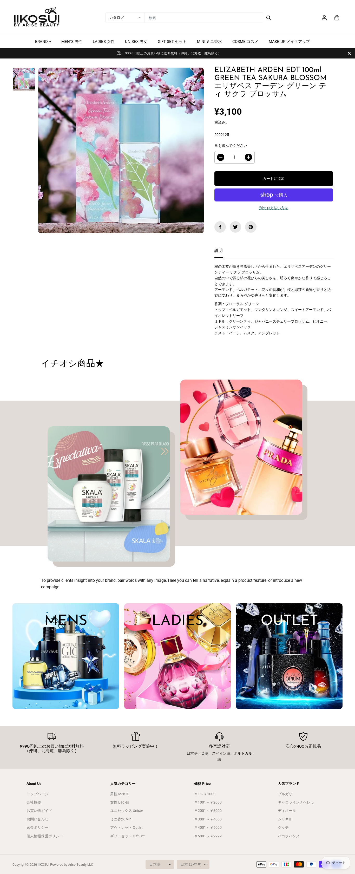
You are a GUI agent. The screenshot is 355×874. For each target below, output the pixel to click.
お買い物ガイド (39, 810)
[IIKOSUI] (37, 17)
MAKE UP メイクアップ (289, 41)
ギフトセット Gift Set (127, 836)
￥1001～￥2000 (208, 802)
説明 (218, 250)
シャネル (285, 819)
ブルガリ (285, 794)
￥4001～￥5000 (208, 827)
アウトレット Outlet (126, 827)
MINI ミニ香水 (209, 41)
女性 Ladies (119, 802)
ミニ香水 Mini (121, 819)
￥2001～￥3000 (208, 810)
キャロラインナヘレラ (296, 802)
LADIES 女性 (104, 41)
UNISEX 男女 (136, 41)
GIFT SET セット (172, 41)
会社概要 (34, 802)
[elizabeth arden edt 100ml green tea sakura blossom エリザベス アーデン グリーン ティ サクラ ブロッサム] (121, 150)
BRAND (42, 41)
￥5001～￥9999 (208, 836)
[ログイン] (324, 17)
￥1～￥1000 (204, 794)
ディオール (287, 810)
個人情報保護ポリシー (45, 836)
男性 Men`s (119, 794)
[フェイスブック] (220, 227)
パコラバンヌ (289, 836)
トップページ (37, 794)
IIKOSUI (43, 864)
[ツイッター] (235, 227)
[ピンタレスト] (251, 227)
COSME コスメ (245, 41)
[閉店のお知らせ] (349, 53)
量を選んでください (230, 146)
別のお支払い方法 (273, 208)
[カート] (337, 17)
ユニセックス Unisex (126, 810)
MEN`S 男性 (71, 41)
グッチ (283, 827)
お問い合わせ (37, 819)
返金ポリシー (37, 827)
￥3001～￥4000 (208, 819)
